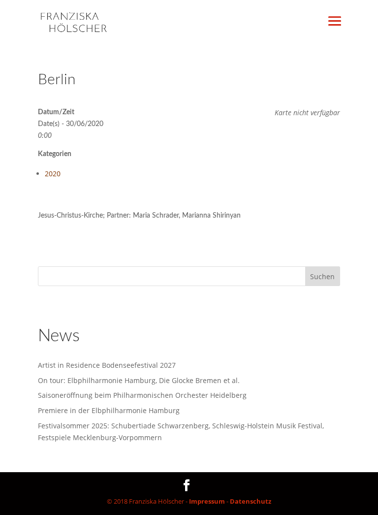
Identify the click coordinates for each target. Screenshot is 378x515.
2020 (53, 173)
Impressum (207, 501)
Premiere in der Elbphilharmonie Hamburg (109, 410)
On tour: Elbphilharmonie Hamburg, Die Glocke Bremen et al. (139, 380)
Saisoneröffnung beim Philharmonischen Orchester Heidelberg (142, 395)
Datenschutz (250, 501)
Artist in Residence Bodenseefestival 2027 (107, 365)
